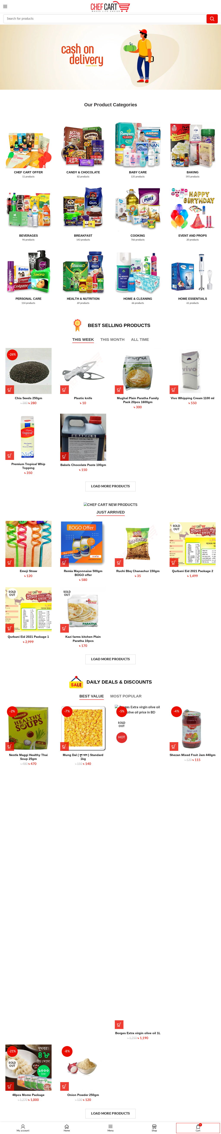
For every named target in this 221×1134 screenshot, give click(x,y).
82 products (83, 177)
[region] (110, 57)
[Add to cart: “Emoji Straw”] (9, 562)
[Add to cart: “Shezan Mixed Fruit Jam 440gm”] (174, 746)
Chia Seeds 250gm (28, 398)
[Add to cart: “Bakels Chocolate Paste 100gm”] (64, 456)
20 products (192, 240)
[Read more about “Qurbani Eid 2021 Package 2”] (174, 562)
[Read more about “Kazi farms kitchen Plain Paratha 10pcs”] (64, 628)
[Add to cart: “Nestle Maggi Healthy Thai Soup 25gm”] (9, 746)
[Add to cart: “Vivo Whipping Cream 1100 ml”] (174, 390)
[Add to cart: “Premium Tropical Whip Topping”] (9, 455)
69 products (83, 303)
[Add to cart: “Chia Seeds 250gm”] (9, 390)
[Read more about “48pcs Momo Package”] (9, 1086)
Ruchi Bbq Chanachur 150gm (137, 571)
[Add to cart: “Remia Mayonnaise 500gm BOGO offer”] (64, 562)
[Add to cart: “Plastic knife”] (64, 390)
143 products (83, 240)
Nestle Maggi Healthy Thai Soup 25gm (28, 757)
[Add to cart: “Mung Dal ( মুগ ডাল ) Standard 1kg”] (64, 746)
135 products (138, 177)
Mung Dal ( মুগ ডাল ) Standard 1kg (83, 757)
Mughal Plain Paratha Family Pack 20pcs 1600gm (138, 400)
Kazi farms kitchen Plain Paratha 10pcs (83, 639)
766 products (138, 240)
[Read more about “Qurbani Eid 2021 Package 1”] (9, 628)
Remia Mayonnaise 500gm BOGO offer (83, 573)
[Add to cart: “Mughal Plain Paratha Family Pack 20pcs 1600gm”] (119, 390)
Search (212, 18)
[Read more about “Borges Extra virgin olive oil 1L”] (119, 1024)
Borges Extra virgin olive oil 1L (138, 1033)
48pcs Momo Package (28, 1095)
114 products (28, 303)
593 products (192, 177)
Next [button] (215, 56)
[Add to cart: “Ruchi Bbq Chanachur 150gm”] (119, 562)
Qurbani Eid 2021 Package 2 (192, 571)
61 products (192, 303)
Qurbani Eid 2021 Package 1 (28, 637)
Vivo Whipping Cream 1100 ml (192, 398)
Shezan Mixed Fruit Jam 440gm (192, 755)
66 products (138, 303)
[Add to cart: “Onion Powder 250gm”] (64, 1086)
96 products (28, 240)
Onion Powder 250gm (83, 1095)
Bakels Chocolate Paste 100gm (83, 465)
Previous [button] (5, 56)
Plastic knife (83, 398)
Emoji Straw (28, 571)
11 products (28, 177)
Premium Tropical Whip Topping (28, 466)
